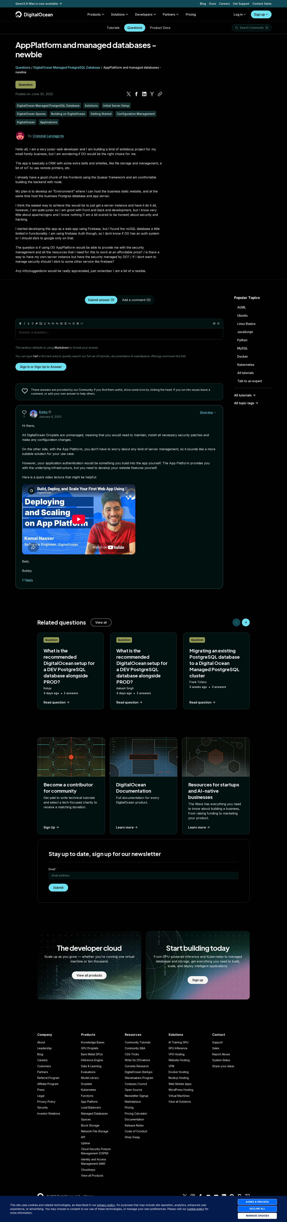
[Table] (77, 323)
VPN (171, 1066)
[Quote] (69, 323)
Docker (242, 356)
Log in (238, 14)
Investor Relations (48, 1113)
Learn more (125, 827)
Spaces (86, 1119)
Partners (42, 1072)
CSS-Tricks (132, 1054)
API (83, 1137)
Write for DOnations (137, 1060)
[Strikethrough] (32, 323)
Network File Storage (94, 1131)
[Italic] (24, 323)
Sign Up (49, 827)
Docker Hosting (178, 1072)
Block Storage (90, 1125)
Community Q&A (135, 1048)
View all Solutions (179, 1101)
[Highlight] (44, 323)
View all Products (92, 1175)
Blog (203, 3)
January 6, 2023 (50, 416)
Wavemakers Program (139, 1077)
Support (217, 1042)
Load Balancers (91, 1107)
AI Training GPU (178, 1042)
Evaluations (88, 1072)
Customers (44, 1066)
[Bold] (20, 323)
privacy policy (106, 1205)
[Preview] (214, 323)
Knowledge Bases (92, 1042)
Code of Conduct (136, 1131)
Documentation (134, 1119)
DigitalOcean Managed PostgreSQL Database (66, 67)
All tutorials (245, 373)
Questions (134, 28)
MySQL (242, 348)
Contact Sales (262, 3)
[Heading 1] (49, 323)
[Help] (218, 323)
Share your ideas (223, 1066)
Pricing (129, 1107)
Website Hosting (179, 1060)
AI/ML (241, 307)
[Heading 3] (57, 323)
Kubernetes (245, 365)
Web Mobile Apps (180, 1084)
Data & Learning (91, 1066)
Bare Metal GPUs (92, 1054)
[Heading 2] (53, 323)
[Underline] (28, 323)
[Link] (36, 323)
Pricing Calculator (136, 1113)
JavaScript (245, 332)
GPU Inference (177, 1048)
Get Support (241, 3)
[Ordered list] (65, 323)
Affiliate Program (47, 1084)
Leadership (44, 1048)
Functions (87, 1095)
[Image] (40, 323)
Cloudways (88, 1169)
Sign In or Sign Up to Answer (41, 367)
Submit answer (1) (101, 300)
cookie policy (195, 1208)
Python (242, 340)
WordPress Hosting (180, 1089)
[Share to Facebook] (136, 94)
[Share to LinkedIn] (144, 94)
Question (26, 85)
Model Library (90, 1077)
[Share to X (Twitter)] (128, 94)
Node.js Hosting (178, 1077)
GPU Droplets (89, 1048)
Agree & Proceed (257, 1201)
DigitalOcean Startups (138, 1072)
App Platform (89, 1101)
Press (41, 1089)
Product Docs (160, 28)
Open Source (133, 1089)
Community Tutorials (138, 1042)
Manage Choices (257, 1215)
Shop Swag (132, 1137)
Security (42, 1107)
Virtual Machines (179, 1095)
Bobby (43, 412)
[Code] (81, 323)
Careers (224, 3)
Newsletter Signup (136, 1095)
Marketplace (133, 1101)
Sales (215, 1048)
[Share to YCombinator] (152, 94)
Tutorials (113, 28)
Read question (55, 702)
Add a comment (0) (136, 300)
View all (101, 622)
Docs (212, 3)
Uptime (85, 1143)
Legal (40, 1095)
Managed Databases (94, 1113)
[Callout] (73, 323)
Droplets (86, 1084)
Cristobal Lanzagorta (48, 136)
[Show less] (215, 412)
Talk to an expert (249, 381)
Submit (58, 888)
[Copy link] (160, 94)
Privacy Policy (46, 1101)
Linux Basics (246, 324)
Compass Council (136, 1084)
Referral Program (48, 1077)
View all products (89, 975)
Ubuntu (242, 315)
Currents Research (137, 1066)
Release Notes (134, 1125)
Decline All (257, 1208)
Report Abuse (221, 1054)
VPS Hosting (176, 1054)
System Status (221, 1060)
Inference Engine (92, 1060)
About (41, 1042)
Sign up (259, 14)
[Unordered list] (61, 323)
